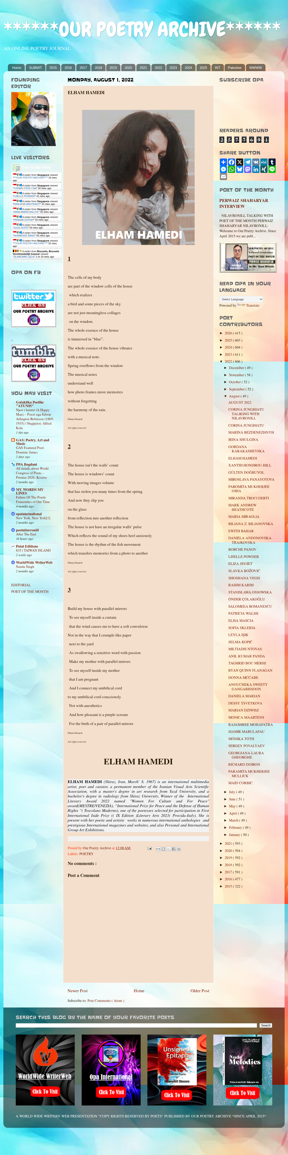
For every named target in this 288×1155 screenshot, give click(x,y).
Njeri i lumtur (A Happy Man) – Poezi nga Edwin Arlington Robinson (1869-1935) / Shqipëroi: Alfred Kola (35, 419)
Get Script (23, 261)
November (237, 374)
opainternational (29, 513)
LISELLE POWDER (24, 196)
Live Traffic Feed (36, 167)
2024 (188, 68)
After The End (26, 534)
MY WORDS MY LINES (30, 491)
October (235, 381)
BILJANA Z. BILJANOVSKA (250, 523)
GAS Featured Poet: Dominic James (30, 449)
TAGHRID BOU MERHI (247, 663)
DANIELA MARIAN (244, 695)
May (232, 806)
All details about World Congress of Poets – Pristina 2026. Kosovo (32, 473)
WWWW (255, 68)
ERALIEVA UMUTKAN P (27, 204)
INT (217, 68)
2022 (158, 68)
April (233, 813)
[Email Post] (149, 847)
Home (16, 68)
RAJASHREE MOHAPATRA (250, 724)
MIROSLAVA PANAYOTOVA (251, 479)
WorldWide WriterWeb (34, 562)
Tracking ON (49, 261)
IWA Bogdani (26, 464)
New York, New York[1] (33, 518)
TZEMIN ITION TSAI (25, 188)
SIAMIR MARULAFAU (246, 731)
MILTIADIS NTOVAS (245, 648)
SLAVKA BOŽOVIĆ (244, 570)
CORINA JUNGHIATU (246, 425)
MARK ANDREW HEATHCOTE (242, 507)
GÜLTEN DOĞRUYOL (246, 472)
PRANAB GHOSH (24, 219)
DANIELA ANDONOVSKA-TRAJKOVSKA (250, 540)
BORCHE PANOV (242, 549)
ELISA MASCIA (241, 620)
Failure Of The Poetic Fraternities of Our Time (33, 499)
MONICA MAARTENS (246, 717)
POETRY (86, 853)
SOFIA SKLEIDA (241, 627)
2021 (143, 68)
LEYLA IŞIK (238, 634)
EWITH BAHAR (241, 530)
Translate (252, 305)
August (235, 396)
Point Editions (27, 546)
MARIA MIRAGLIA (243, 516)
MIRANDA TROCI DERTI (248, 498)
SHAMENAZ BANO (24, 235)
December (237, 367)
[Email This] (158, 849)
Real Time (35, 261)
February (236, 827)
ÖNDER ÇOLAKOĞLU (246, 599)
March (234, 820)
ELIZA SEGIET (240, 563)
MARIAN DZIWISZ (243, 710)
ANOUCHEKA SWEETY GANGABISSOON (248, 686)
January (235, 834)
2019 (113, 68)
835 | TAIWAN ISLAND (33, 550)
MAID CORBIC (240, 782)
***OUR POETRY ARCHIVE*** (30, 177)
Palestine (234, 68)
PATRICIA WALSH (243, 613)
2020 (128, 68)
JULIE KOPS (21, 227)
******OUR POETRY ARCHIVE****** (142, 29)
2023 (173, 68)
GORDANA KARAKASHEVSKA (246, 448)
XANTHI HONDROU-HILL (249, 465)
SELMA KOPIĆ (240, 641)
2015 (53, 68)
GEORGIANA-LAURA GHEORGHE (246, 755)
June (232, 799)
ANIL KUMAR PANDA (246, 656)
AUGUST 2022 (239, 402)
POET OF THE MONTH (30, 591)
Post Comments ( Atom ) (106, 1000)
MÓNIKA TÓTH (241, 738)
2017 (83, 68)
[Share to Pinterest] (179, 849)
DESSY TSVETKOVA (245, 703)
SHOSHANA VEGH (244, 577)
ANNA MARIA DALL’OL (26, 212)
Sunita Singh (25, 566)
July (232, 791)
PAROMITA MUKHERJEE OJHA (249, 488)
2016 (68, 68)
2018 (98, 68)
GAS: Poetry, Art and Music (32, 441)
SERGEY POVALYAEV (246, 745)
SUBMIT (35, 68)
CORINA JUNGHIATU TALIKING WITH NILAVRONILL (246, 414)
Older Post (200, 990)
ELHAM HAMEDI (242, 458)
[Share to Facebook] (173, 849)
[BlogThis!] (163, 849)
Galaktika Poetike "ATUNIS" (30, 403)
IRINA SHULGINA (243, 439)
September (237, 389)
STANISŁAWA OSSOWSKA (250, 592)
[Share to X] (168, 849)
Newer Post (78, 990)
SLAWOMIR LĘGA (24, 256)
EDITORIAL (21, 584)
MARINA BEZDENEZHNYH (251, 432)
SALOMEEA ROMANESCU (250, 606)
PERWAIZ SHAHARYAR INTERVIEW (243, 203)
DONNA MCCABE (243, 677)
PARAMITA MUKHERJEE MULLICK (249, 773)
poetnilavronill (27, 530)
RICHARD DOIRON (244, 764)
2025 (203, 68)
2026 (229, 333)
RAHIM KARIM (241, 584)
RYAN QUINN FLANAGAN (250, 670)
